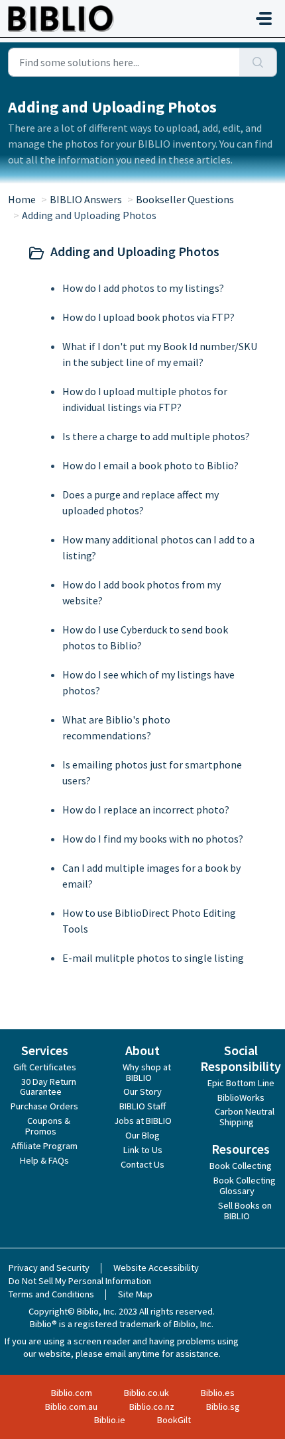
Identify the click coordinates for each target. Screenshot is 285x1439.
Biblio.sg (223, 1407)
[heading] (142, 253)
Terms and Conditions (51, 1294)
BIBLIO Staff (142, 1106)
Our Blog (142, 1135)
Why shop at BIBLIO (147, 1072)
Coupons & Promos (47, 1126)
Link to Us (142, 1150)
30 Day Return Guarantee (48, 1087)
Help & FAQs (44, 1160)
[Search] (258, 62)
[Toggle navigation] (264, 18)
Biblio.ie (109, 1420)
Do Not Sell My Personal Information (80, 1281)
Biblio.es (218, 1393)
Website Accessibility (156, 1268)
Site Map (135, 1294)
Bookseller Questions (185, 199)
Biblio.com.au (71, 1407)
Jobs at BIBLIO (143, 1121)
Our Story (142, 1091)
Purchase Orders (44, 1106)
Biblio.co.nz (151, 1407)
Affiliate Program (44, 1146)
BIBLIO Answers (86, 199)
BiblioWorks (240, 1097)
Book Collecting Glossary (244, 1185)
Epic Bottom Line (240, 1083)
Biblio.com (71, 1393)
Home (22, 199)
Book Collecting (240, 1166)
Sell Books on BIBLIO (245, 1210)
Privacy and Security (49, 1268)
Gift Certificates (44, 1067)
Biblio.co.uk (146, 1393)
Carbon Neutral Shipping (244, 1116)
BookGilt (174, 1420)
